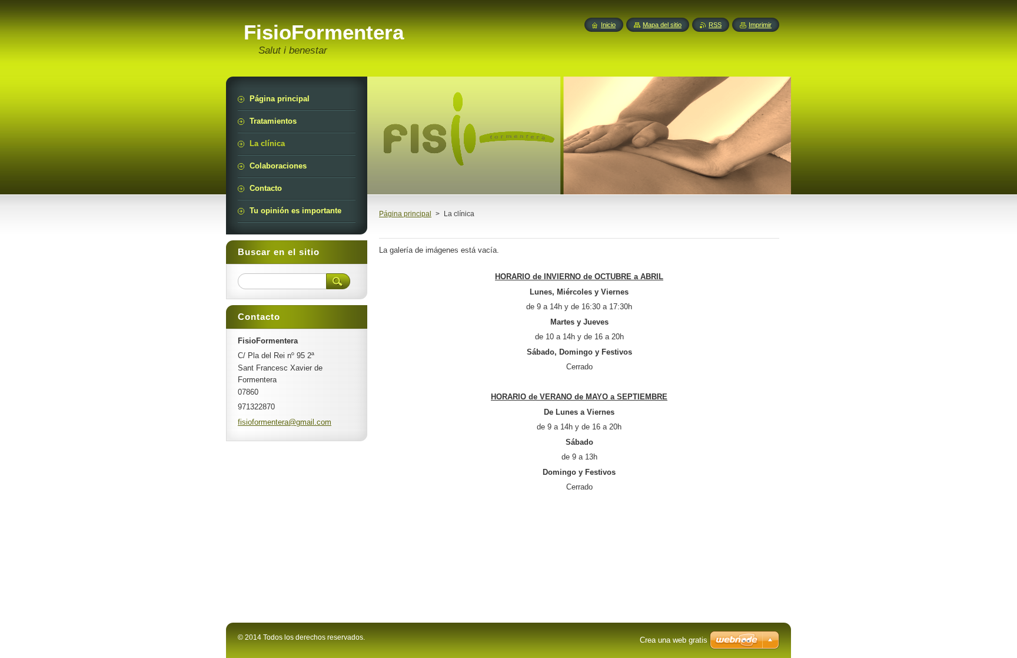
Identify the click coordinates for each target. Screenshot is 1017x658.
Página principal (405, 213)
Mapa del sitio (662, 24)
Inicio (608, 24)
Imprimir (760, 24)
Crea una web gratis (673, 640)
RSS (715, 24)
